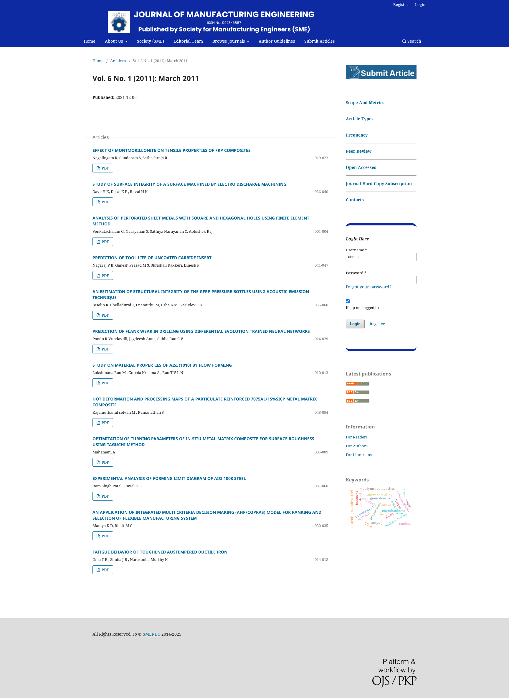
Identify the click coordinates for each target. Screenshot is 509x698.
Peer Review (358, 151)
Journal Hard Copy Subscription (379, 183)
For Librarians (359, 454)
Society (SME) (150, 41)
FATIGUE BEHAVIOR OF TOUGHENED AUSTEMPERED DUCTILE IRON (159, 552)
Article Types (360, 119)
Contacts (355, 199)
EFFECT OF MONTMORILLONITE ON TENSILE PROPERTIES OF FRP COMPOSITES (171, 150)
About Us (114, 41)
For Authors (357, 445)
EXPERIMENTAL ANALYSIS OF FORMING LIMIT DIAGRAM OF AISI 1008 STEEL (169, 478)
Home (89, 41)
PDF (105, 168)
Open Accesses (361, 167)
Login (420, 4)
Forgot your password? (368, 287)
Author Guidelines (277, 41)
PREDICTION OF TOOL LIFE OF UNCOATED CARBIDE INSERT (151, 257)
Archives (118, 60)
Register (400, 4)
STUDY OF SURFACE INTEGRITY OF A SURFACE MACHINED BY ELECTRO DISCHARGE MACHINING (189, 184)
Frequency (357, 135)
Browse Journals (229, 41)
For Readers (357, 437)
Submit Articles (319, 41)
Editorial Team (188, 41)
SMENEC (151, 634)
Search (413, 41)
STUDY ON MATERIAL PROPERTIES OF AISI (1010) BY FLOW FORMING (162, 365)
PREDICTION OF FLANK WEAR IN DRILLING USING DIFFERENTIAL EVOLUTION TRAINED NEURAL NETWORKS (201, 331)
